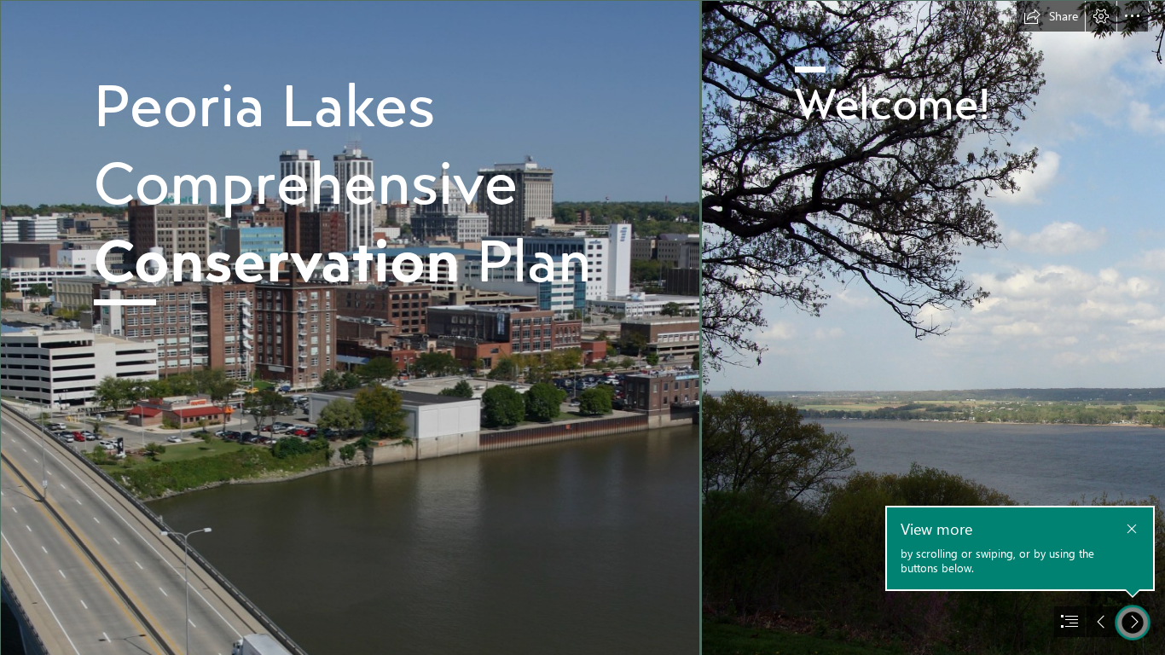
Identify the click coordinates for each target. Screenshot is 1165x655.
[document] (582, 327)
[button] (1051, 16)
